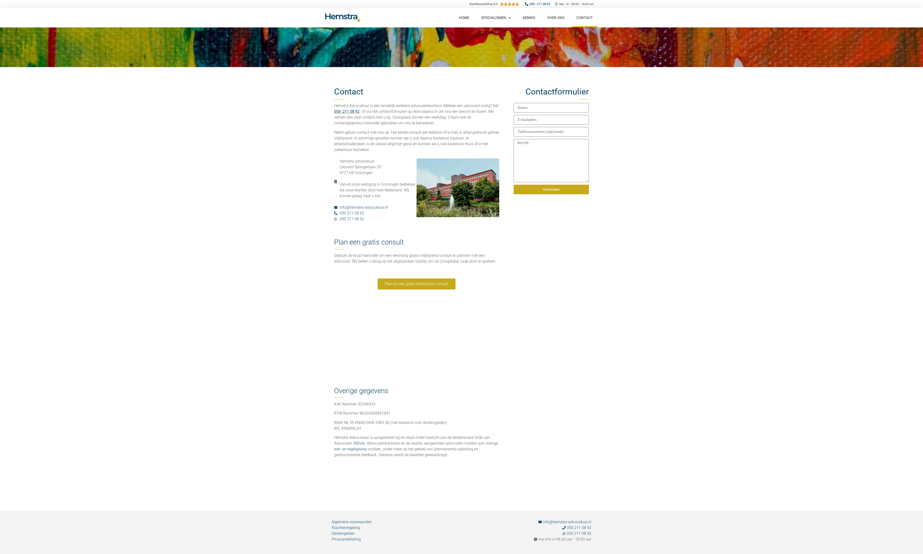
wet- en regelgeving (350, 449)
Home (464, 18)
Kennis (529, 18)
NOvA (359, 443)
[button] (416, 284)
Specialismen (493, 18)
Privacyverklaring (346, 539)
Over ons (555, 18)
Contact (584, 18)
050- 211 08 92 (347, 111)
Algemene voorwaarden (352, 522)
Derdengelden (343, 533)
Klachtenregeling (346, 527)
